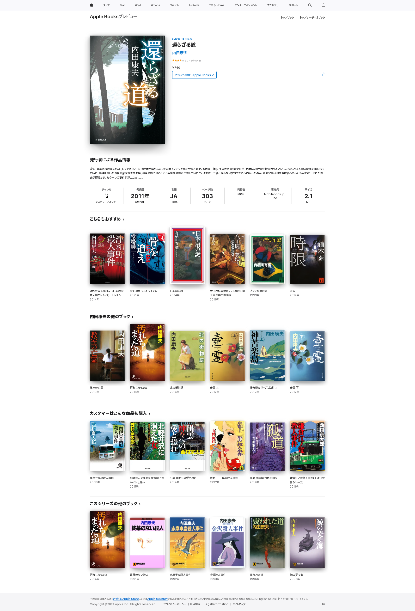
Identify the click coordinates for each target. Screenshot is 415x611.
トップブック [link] (287, 17)
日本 (322, 604)
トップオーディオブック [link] (312, 17)
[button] (310, 5)
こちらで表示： (193, 75)
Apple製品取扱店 (157, 599)
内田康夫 (180, 52)
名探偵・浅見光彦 (182, 39)
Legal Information (216, 604)
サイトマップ (238, 604)
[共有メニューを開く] (324, 75)
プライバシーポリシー (175, 604)
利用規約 (195, 604)
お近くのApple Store (126, 599)
